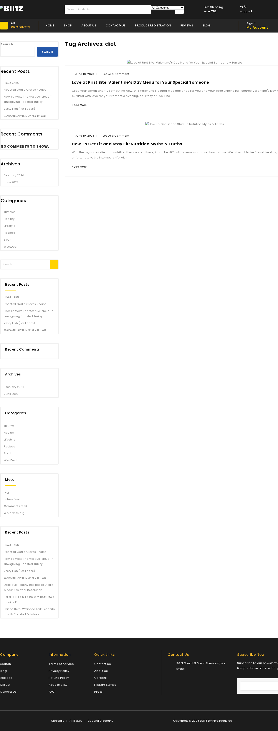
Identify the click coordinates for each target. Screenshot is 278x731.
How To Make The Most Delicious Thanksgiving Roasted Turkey (29, 99)
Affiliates (76, 721)
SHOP (68, 25)
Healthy (9, 219)
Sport (8, 239)
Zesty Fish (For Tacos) (19, 109)
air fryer (9, 212)
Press (98, 692)
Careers (100, 678)
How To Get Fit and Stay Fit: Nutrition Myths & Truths (127, 144)
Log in (8, 492)
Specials (57, 721)
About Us (101, 671)
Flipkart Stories (105, 685)
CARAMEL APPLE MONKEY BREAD (25, 115)
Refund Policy (59, 678)
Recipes (9, 233)
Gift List (5, 685)
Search (7, 44)
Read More (79, 105)
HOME (50, 25)
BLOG (206, 25)
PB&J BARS (11, 83)
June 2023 (11, 182)
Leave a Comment (116, 74)
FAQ (52, 692)
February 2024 (14, 175)
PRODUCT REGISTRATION (153, 25)
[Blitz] (11, 8)
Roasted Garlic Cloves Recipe (25, 89)
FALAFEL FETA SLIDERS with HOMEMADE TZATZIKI (29, 599)
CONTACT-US (116, 25)
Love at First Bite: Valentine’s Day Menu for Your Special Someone (140, 82)
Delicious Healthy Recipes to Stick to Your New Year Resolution (28, 587)
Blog (3, 671)
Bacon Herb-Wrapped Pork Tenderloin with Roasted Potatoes (29, 611)
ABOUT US (88, 25)
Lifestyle (9, 226)
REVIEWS (186, 25)
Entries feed (12, 499)
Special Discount (100, 721)
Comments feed (15, 506)
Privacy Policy (59, 671)
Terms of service (61, 664)
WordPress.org (14, 513)
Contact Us (8, 692)
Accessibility (58, 685)
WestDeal (10, 246)
